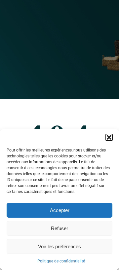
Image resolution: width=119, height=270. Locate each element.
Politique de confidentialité (61, 261)
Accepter (59, 210)
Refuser (59, 228)
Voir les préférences (59, 246)
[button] (109, 137)
